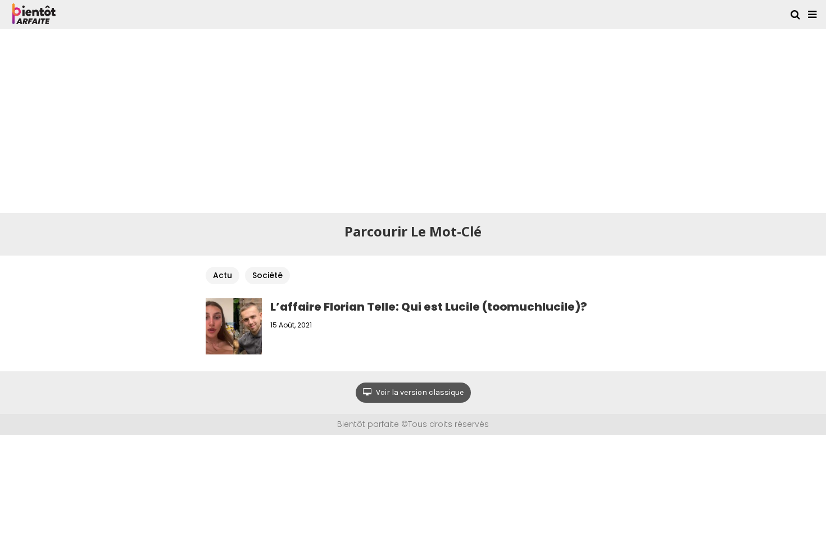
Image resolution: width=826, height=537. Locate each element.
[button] (812, 14)
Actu (222, 275)
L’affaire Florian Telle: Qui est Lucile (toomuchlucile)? (428, 307)
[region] (413, 119)
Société (267, 275)
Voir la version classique (419, 392)
